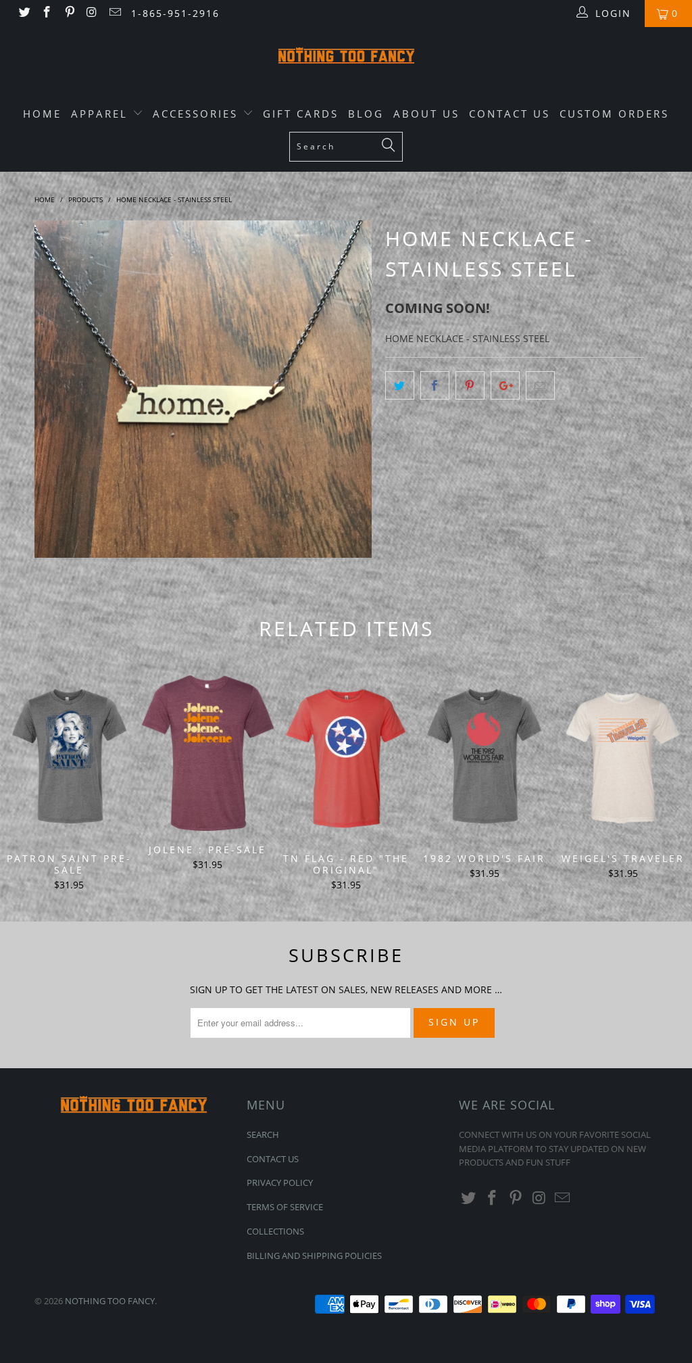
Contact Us (509, 113)
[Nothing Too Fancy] (346, 57)
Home (42, 113)
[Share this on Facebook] (434, 385)
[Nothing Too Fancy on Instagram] (92, 13)
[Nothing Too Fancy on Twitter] (23, 13)
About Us (426, 113)
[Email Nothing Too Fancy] (114, 13)
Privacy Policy (280, 1182)
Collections (275, 1231)
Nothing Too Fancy (110, 1301)
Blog (366, 113)
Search (263, 1134)
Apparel (101, 113)
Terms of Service (285, 1207)
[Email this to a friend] (540, 385)
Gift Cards (301, 113)
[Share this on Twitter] (399, 385)
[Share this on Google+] (505, 385)
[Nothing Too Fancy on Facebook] (46, 13)
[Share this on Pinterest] (470, 385)
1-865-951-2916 (175, 13)
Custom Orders (614, 113)
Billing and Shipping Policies (314, 1255)
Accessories (198, 113)
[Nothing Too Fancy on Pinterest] (69, 13)
